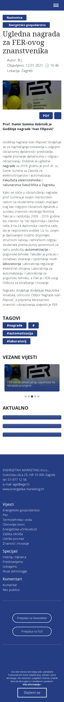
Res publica (11, 590)
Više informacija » (32, 684)
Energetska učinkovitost (20, 529)
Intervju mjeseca (14, 557)
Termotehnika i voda (17, 520)
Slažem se (32, 693)
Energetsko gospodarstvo (27, 25)
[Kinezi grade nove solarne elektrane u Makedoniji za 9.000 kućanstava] (32, 417)
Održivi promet (13, 539)
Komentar (10, 585)
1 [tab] (26, 396)
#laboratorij (16, 341)
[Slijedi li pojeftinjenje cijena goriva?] (32, 426)
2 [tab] (29, 396)
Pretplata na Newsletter (32, 618)
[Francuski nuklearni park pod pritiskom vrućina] (32, 435)
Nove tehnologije (15, 571)
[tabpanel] (32, 94)
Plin (5, 515)
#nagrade (14, 325)
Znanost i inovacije (16, 543)
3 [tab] (32, 396)
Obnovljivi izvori (14, 524)
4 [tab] (35, 396)
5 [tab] (38, 396)
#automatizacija (20, 333)
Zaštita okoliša (13, 534)
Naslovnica (14, 18)
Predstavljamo (13, 562)
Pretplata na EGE (32, 631)
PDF (46, 116)
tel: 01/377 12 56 (15, 479)
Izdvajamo (10, 566)
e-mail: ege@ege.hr (16, 484)
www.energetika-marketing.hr (23, 489)
